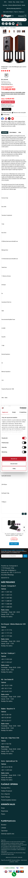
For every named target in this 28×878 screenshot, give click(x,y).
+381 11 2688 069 (6, 607)
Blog (14, 2)
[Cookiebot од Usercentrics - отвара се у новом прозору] (20, 408)
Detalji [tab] (14, 412)
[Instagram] (6, 23)
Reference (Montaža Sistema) (14, 5)
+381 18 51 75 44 (6, 688)
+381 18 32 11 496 (6, 685)
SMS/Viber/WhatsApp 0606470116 (13, 8)
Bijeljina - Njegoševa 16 (8, 709)
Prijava (3, 814)
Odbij (14, 468)
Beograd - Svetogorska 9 (8, 586)
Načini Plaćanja (5, 797)
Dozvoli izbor (14, 463)
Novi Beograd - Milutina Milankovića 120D (13, 624)
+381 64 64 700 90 (6, 767)
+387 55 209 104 (6, 715)
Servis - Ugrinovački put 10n (9, 761)
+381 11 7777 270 (6, 633)
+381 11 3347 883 (6, 598)
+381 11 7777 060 (6, 636)
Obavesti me (6, 109)
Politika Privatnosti (6, 791)
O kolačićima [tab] (22, 412)
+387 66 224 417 (6, 721)
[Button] (25, 19)
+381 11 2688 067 (6, 601)
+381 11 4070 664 (6, 770)
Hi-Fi (7, 27)
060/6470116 (5, 578)
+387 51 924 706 (6, 744)
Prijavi (25, 555)
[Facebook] (3, 23)
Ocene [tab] (19, 132)
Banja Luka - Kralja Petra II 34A (10, 738)
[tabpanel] (14, 323)
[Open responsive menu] (25, 16)
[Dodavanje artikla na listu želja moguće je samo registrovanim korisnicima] (24, 527)
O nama (22, 2)
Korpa (3, 808)
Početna (3, 27)
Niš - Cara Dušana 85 (7, 679)
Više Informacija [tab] (12, 132)
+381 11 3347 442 (6, 592)
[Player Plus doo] (7, 15)
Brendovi (10, 2)
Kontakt (23, 5)
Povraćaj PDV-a (5, 788)
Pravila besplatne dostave (8, 800)
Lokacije (17, 2)
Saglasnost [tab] (5, 412)
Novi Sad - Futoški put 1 (8, 653)
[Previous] (23, 514)
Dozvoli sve (14, 458)
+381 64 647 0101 (6, 691)
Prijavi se (16, 11)
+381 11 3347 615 (6, 595)
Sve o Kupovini (5, 794)
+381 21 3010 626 (6, 659)
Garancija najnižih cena (7, 834)
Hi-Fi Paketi (13, 27)
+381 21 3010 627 (6, 662)
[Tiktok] (9, 23)
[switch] (24, 443)
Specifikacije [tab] (4, 132)
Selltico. (16, 861)
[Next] (25, 514)
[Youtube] (13, 23)
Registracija (4, 811)
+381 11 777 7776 (6, 630)
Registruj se (21, 11)
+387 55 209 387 (6, 718)
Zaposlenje (5, 5)
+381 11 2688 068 (6, 604)
